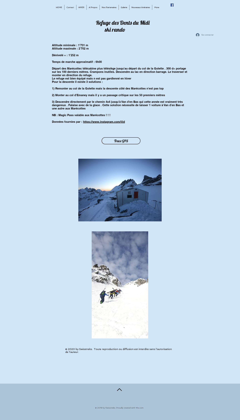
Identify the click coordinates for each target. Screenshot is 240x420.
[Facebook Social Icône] (172, 5)
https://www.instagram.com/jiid (104, 121)
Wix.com (139, 408)
